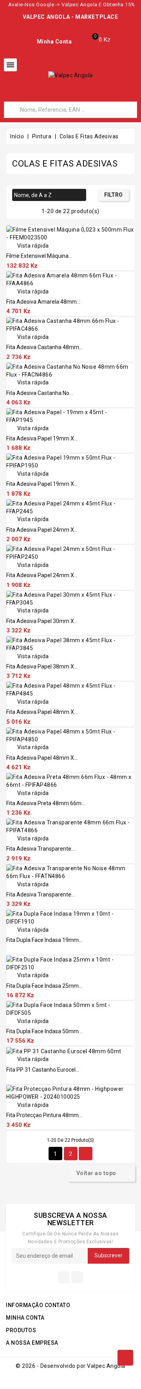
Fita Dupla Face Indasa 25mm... (44, 986)
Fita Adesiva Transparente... (40, 849)
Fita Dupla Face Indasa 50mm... (44, 1031)
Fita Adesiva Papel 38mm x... (42, 666)
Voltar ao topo (101, 1173)
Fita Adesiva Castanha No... (39, 393)
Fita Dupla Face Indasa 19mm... (44, 940)
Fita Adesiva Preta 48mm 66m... (45, 803)
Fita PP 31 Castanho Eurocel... (42, 1070)
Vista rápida (27, 246)
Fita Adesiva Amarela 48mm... (43, 302)
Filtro (113, 195)
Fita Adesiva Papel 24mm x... (42, 530)
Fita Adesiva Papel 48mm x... (42, 712)
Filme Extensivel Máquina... (39, 256)
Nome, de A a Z (48, 195)
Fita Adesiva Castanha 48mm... (44, 347)
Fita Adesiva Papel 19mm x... (42, 438)
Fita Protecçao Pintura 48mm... (44, 1115)
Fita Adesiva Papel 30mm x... (42, 621)
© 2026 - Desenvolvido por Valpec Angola (70, 1366)
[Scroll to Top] (125, 1357)
